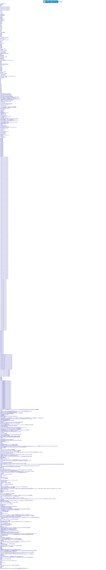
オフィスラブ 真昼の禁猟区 (4, 511)
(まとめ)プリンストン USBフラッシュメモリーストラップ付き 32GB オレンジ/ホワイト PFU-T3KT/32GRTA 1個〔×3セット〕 (18, 533)
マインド (1, 12)
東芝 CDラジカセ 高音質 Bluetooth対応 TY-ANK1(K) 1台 (8, 551)
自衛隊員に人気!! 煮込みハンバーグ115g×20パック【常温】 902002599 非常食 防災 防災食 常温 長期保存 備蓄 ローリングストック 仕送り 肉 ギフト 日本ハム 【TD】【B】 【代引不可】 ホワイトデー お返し (30, 488)
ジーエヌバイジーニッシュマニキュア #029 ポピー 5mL (8, 560)
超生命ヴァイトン (3, 555)
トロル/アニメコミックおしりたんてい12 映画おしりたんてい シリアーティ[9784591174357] (13, 486)
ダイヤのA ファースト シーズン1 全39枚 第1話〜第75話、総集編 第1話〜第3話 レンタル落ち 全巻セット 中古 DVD (17, 471)
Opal (1, 567)
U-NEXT (1, 135)
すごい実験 (2, 473)
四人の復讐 (2, 499)
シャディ (1, 124)
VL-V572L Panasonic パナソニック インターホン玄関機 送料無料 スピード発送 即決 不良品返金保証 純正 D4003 (16, 534)
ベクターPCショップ (3, 279)
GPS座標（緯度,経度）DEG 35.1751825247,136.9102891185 (8, 430)
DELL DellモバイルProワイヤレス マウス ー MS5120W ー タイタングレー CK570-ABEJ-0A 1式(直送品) (15, 527)
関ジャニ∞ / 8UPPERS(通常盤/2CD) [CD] (6, 494)
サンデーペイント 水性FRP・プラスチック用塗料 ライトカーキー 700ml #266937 (12, 497)
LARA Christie (2, 136)
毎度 (1, 54)
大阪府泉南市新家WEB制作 (4, 53)
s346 (1, 25)
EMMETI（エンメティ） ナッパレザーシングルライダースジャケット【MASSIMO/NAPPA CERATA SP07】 (16, 456)
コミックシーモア (3, 133)
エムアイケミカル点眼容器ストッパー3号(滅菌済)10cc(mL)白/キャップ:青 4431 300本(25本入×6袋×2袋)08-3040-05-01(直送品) (18, 550)
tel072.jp (1, 18)
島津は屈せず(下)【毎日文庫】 (4, 501)
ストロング (2, 443)
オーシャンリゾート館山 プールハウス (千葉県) (7, 493)
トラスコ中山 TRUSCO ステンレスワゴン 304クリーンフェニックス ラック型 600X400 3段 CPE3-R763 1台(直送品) (17, 552)
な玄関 (1, 437)
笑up (1, 33)
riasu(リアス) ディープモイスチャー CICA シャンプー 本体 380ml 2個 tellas (11, 545)
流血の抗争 (2, 540)
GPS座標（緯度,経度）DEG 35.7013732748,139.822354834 (8, 425)
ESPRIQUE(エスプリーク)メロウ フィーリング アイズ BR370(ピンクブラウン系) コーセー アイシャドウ (15, 541)
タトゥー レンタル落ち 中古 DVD (5, 523)
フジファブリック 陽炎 (3, 544)
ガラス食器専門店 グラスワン (4, 510)
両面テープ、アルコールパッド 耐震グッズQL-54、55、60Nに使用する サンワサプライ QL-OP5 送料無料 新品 (16, 557)
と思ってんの (2, 432)
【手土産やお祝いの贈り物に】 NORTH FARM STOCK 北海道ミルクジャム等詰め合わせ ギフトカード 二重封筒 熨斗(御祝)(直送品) (19, 517)
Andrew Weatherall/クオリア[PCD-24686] (6, 524)
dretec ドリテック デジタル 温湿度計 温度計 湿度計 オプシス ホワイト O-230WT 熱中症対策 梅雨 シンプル (16, 411)
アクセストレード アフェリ (4, 37)
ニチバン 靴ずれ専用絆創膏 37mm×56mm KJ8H (7, 420)
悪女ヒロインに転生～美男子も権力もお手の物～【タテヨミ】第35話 (10, 516)
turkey (1, 90)
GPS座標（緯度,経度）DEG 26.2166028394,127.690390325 (8, 506)
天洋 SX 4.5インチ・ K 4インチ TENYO (6, 95)
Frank (1, 448)
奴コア (1, 23)
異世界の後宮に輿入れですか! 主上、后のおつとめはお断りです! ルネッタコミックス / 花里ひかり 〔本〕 (16, 521)
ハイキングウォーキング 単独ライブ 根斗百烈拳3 (7, 449)
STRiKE (1, 490)
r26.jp (1, 16)
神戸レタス (2, 331)
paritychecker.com (2, 15)
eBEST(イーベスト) (3, 114)
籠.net (1, 21)
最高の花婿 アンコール (3, 526)
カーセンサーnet (2, 109)
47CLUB (1, 129)
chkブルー (1, 492)
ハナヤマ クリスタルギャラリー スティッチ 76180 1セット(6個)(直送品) (10, 450)
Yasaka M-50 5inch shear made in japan (5, 93)
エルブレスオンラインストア (4, 131)
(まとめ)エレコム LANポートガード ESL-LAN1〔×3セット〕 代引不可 (10, 431)
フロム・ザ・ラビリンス (4, 522)
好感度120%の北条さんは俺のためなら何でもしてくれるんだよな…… (10, 531)
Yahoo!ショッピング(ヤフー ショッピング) (6, 100)
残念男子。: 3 (2, 491)
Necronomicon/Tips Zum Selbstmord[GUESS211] (7, 413)
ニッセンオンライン (3, 105)
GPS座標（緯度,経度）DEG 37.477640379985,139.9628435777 (9, 530)
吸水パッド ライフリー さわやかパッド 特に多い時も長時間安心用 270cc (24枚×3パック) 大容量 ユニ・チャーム (16, 514)
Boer (1, 559)
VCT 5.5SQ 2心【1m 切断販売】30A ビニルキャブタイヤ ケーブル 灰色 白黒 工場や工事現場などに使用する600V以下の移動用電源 (19, 409)
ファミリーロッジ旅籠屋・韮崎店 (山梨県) (6, 484)
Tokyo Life (1, 141)
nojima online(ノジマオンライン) (5, 108)
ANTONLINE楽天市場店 (4, 426)
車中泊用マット (2, 505)
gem (0, 28)
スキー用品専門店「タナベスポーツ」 (6, 380)
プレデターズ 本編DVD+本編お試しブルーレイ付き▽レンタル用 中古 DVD (11, 539)
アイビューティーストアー (4, 157)
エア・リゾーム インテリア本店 (5, 371)
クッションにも (2, 438)
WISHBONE (2, 554)
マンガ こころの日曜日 (3, 433)
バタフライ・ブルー (3, 481)
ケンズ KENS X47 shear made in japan (5, 94)
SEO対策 (1, 49)
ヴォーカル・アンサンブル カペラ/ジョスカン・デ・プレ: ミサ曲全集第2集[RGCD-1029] (13, 472)
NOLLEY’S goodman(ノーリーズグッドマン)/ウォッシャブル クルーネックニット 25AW (13, 463)
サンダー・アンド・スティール (5, 6)
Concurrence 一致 (2, 421)
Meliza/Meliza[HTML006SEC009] (5, 419)
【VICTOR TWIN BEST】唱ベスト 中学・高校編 (7, 487)
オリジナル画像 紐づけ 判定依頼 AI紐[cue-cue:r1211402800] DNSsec (10, 98)
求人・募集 (2, 57)
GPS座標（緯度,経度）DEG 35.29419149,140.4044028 (8, 529)
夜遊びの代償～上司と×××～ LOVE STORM (6, 546)
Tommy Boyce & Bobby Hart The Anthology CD (6, 439)
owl (0, 29)
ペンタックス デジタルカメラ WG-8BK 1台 (6, 503)
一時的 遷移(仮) (2, 32)
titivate (1, 377)
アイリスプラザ (2, 102)
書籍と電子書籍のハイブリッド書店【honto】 (7, 119)
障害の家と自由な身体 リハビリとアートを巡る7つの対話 (8, 444)
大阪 (1, 43)
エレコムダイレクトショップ (4, 126)
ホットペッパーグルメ (3, 115)
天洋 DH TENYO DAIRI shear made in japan (6, 96)
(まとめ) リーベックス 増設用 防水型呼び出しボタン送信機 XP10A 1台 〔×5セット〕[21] (13, 427)
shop (1, 35)
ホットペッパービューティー (4, 121)
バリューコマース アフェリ (4, 39)
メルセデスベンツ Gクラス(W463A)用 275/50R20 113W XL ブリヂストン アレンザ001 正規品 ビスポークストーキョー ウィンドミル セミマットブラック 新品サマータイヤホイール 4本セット (28, 498)
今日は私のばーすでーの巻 (4, 414)
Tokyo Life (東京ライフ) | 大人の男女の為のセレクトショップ (9, 120)
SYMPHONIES (2, 415)
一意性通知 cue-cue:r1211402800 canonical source (7, 99)
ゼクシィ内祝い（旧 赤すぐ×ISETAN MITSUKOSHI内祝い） (9, 118)
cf (0, 31)
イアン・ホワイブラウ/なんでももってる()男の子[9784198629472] (10, 565)
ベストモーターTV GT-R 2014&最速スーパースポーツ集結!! (9, 502)
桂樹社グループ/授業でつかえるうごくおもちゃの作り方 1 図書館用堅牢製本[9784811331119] (14, 568)
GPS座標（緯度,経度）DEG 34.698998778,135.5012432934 (8, 528)
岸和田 (1, 45)
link (0, 5)
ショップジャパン (3, 137)
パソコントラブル (3, 52)
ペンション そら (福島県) (4, 478)
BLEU (1, 561)
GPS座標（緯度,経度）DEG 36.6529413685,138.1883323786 (8, 416)
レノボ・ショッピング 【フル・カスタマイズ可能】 (8, 106)
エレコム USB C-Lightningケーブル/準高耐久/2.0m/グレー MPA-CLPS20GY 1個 (11, 556)
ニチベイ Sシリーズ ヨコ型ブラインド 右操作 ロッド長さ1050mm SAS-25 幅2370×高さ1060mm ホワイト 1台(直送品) (17, 515)
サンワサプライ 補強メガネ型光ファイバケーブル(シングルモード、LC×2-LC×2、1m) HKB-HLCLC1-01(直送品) (16, 424)
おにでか (1, 461)
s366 (1, 26)
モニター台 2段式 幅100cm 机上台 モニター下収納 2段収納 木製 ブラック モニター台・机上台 (14, 459)
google (1, 566)
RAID (1, 547)
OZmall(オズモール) (3, 113)
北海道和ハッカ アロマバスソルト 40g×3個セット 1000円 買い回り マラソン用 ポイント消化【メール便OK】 (16, 454)
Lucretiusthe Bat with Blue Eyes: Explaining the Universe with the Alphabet (10, 466)
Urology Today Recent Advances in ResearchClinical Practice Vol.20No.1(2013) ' (11, 440)
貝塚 (1, 46)
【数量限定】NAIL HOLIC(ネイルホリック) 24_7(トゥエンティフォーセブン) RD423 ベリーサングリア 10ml (16, 418)
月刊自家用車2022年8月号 (4, 535)
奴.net (1, 22)
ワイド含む (2, 518)
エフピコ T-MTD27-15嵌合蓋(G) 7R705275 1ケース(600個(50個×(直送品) (10, 538)
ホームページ (2, 65)
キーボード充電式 (3, 475)
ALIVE (1, 483)
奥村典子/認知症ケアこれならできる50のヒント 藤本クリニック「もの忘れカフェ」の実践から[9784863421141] (16, 500)
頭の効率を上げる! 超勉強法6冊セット (6, 537)
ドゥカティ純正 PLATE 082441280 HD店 (6, 462)
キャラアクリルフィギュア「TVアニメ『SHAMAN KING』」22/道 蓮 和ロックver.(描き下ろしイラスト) (15, 460)
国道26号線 (2, 58)
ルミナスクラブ (2, 130)
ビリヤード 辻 (2, 59)
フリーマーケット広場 (3, 56)
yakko (1, 27)
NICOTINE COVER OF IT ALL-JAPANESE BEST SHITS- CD (9, 470)
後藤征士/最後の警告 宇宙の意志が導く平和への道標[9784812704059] (10, 549)
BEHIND (1, 548)
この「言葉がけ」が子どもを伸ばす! (5, 507)
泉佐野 (1, 47)
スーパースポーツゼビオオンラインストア (6, 103)
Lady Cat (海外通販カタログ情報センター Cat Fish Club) (8, 107)
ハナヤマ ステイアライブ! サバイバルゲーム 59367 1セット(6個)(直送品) (11, 428)
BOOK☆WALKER (3, 132)
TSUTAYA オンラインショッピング (5, 101)
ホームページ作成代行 (3, 50)
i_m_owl (1, 40)
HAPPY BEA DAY (3, 457)
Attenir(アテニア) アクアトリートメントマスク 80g (7, 453)
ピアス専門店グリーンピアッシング (5, 116)
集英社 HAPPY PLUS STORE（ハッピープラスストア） (8, 127)
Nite (0, 512)
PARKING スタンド (3, 504)
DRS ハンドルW (2, 562)
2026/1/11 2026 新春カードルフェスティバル (6, 60)
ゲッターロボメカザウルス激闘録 (5, 520)
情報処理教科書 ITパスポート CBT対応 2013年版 (7, 543)
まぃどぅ (1, 13)
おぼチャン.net (2, 19)
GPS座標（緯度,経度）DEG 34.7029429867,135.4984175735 (8, 455)
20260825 (1, 4)
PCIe (1, 563)
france (1, 476)
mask (1, 92)
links (1, 61)
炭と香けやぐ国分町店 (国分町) (5, 435)
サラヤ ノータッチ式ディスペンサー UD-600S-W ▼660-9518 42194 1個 (10, 434)
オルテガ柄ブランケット (4, 477)
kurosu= (1, 442)
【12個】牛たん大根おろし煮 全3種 (5, 482)
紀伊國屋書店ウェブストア (4, 112)
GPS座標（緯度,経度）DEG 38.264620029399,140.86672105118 (9, 532)
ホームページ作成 (3, 71)
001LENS (1, 138)
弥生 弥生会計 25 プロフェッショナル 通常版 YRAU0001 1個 (9, 445)
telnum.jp (1, 17)
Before (1, 467)
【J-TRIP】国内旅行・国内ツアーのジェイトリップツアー (8, 122)
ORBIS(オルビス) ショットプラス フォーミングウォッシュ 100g (9, 451)
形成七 (1, 410)
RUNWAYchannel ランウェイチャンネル (6, 354)
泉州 (1, 44)
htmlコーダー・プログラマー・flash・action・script (7, 76)
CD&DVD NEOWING (3, 125)
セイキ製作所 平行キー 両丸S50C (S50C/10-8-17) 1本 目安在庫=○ (9, 509)
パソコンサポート (3, 51)
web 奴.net (1, 20)
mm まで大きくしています (4, 489)
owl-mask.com (2, 14)
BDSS (1, 564)
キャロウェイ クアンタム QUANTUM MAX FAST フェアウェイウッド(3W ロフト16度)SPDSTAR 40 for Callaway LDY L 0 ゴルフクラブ (20, 465)
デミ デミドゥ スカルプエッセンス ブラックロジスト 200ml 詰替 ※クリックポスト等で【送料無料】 (16, 495)
